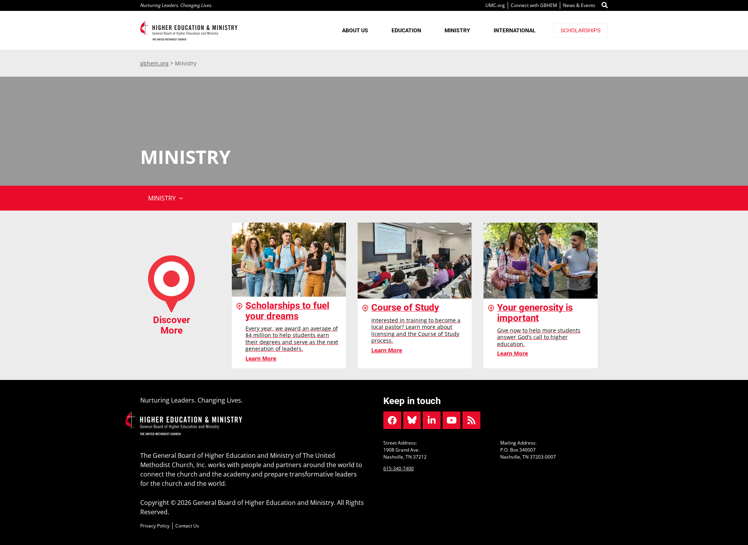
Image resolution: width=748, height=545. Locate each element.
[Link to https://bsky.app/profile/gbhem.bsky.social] (412, 420)
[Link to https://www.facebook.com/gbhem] (392, 420)
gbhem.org (154, 63)
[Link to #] (605, 5)
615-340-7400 (398, 468)
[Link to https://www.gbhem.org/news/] (471, 420)
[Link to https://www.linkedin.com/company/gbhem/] (432, 420)
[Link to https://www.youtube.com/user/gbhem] (451, 420)
